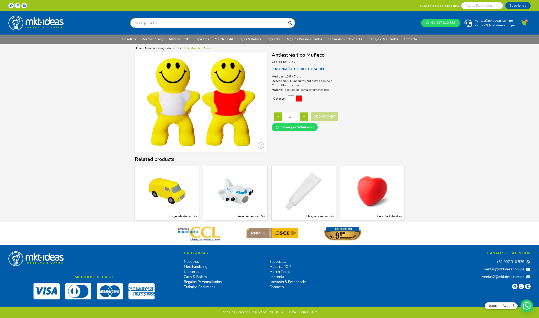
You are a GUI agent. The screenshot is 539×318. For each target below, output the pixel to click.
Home (139, 48)
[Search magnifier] (290, 23)
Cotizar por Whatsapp (296, 127)
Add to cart (324, 117)
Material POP (179, 39)
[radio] (291, 99)
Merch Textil (224, 39)
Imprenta (273, 39)
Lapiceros (202, 39)
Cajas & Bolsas (250, 39)
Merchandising (152, 39)
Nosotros (129, 39)
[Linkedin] (24, 5)
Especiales (278, 261)
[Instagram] (17, 5)
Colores (279, 99)
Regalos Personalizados (304, 39)
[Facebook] (11, 5)
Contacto (410, 39)
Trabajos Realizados (383, 39)
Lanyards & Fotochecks (345, 39)
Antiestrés (174, 48)
